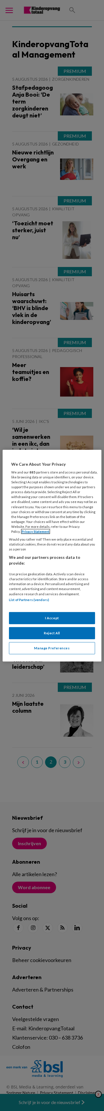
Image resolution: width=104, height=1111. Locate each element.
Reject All (52, 633)
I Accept (52, 618)
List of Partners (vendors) (29, 599)
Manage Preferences (52, 648)
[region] (52, 555)
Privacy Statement (35, 531)
